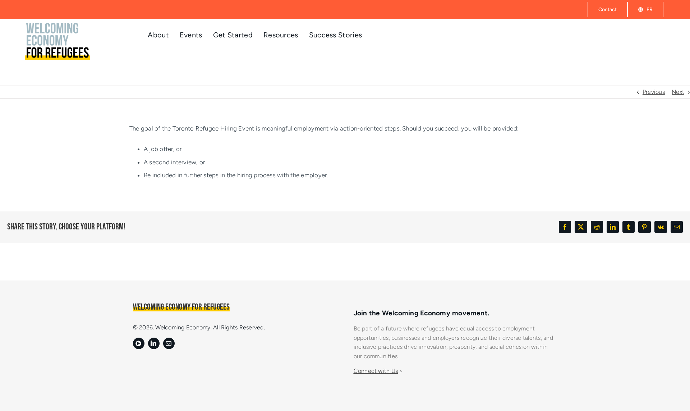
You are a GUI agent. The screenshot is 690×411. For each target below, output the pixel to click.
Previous (654, 91)
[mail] (169, 343)
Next (678, 91)
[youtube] (138, 343)
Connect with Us (376, 370)
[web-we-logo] (58, 23)
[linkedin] (154, 343)
